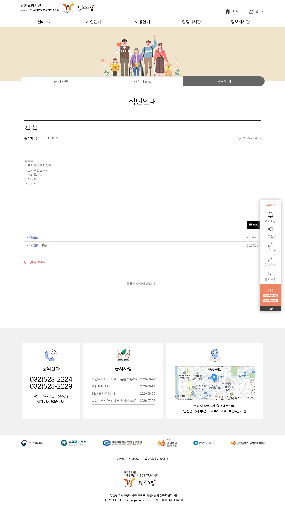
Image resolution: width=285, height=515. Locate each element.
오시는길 (270, 279)
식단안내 (224, 81)
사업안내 (93, 22)
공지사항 (61, 81)
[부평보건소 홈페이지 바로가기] (74, 440)
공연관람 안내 (123, 386)
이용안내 (142, 22)
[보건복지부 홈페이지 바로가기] (32, 440)
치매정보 (270, 236)
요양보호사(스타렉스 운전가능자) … (123, 400)
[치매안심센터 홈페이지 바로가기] (167, 440)
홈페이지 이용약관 (156, 458)
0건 (41, 138)
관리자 (260, 11)
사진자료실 (143, 81)
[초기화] (250, 390)
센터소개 (44, 22)
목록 (255, 225)
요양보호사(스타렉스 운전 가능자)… (123, 379)
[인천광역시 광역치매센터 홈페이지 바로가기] (248, 440)
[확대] (250, 376)
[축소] (250, 383)
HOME (236, 11)
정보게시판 (240, 22)
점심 (45, 245)
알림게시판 (191, 22)
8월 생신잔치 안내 (123, 393)
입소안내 (270, 250)
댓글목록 (36, 262)
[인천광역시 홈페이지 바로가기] (204, 440)
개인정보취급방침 (128, 458)
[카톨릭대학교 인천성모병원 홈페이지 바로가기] (122, 440)
